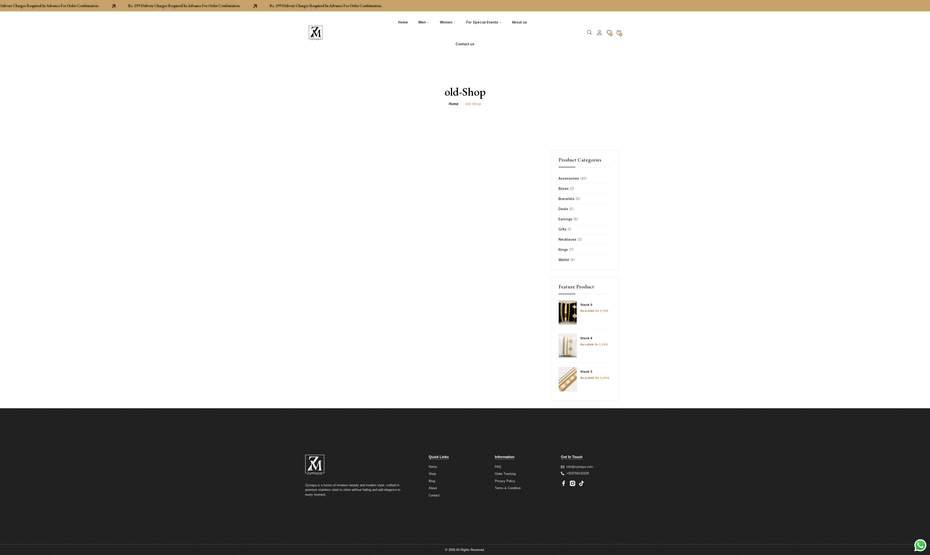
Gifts (562, 229)
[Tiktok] (581, 483)
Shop (432, 474)
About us (519, 22)
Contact (434, 495)
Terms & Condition (508, 488)
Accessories (568, 178)
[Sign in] (599, 33)
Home (403, 22)
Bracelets (566, 199)
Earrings (565, 219)
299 (109, 5)
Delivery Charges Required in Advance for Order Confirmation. (162, 5)
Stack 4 (586, 338)
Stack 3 (586, 371)
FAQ (498, 467)
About (433, 488)
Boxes (563, 188)
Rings (563, 249)
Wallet (563, 260)
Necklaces (567, 239)
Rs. (103, 5)
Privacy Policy (505, 481)
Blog (432, 481)
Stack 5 (586, 305)
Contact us (465, 44)
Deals (563, 209)
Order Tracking (505, 474)
